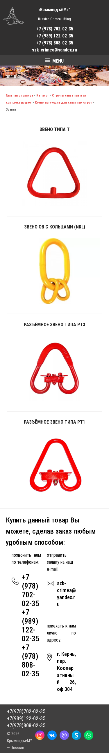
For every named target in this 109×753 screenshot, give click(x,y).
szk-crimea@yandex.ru (54, 50)
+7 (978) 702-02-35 (54, 29)
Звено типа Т (55, 129)
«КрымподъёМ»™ (54, 9)
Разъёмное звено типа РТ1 (54, 422)
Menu (58, 61)
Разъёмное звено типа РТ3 (54, 324)
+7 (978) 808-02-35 (54, 43)
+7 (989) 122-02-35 (54, 36)
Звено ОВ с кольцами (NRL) (54, 227)
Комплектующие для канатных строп (63, 102)
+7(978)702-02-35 (26, 711)
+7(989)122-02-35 (26, 718)
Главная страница (19, 95)
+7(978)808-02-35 (26, 725)
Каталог (42, 95)
